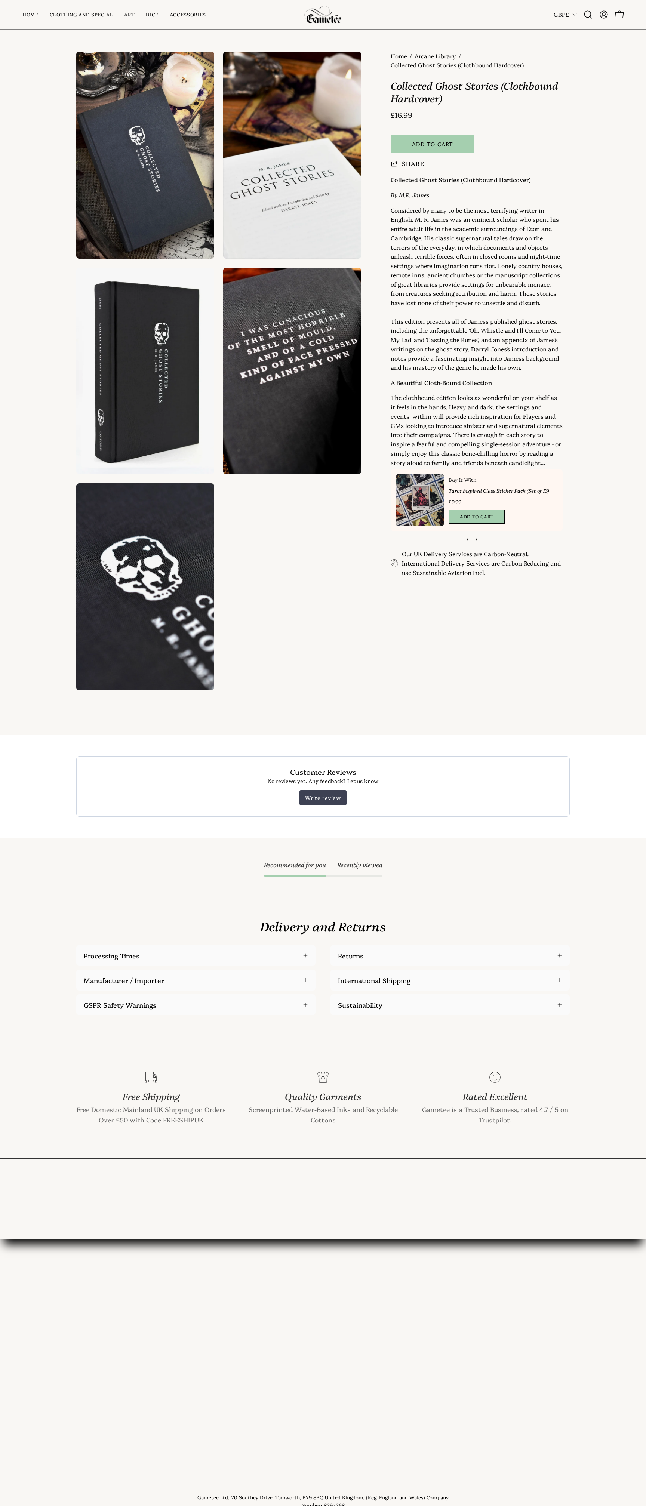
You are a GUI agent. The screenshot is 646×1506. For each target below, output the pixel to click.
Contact (190, 1318)
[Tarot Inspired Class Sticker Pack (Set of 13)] (420, 500)
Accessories (94, 1359)
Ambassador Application (216, 1427)
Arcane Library (435, 56)
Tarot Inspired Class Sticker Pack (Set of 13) (499, 490)
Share (413, 163)
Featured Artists (203, 1399)
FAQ (184, 1345)
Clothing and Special (108, 1318)
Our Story (193, 1332)
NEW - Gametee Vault (212, 1304)
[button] (129, 14)
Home (399, 56)
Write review (323, 797)
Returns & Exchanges (211, 1386)
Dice (83, 1345)
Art (81, 1332)
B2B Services (198, 1440)
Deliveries (193, 1372)
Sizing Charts (199, 1359)
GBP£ (561, 14)
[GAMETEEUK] (323, 15)
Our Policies (196, 1413)
